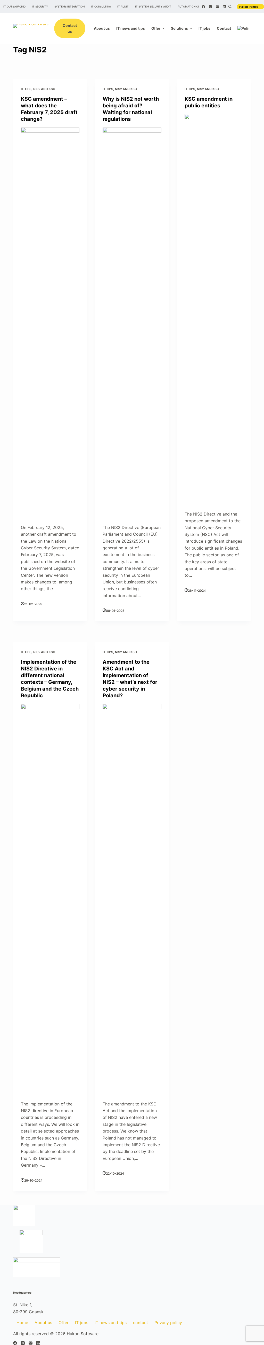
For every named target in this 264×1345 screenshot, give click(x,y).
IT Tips (26, 89)
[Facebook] (203, 6)
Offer (155, 28)
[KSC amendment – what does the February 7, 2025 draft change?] (50, 321)
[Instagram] (210, 6)
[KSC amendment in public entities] (214, 307)
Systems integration (69, 6)
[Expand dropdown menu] (163, 28)
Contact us (70, 28)
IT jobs (204, 28)
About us (102, 28)
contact (140, 1322)
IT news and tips (130, 28)
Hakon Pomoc (249, 7)
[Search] (230, 6)
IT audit (123, 6)
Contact (224, 28)
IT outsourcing (14, 6)
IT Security (40, 6)
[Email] (217, 6)
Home (22, 1322)
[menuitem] (243, 28)
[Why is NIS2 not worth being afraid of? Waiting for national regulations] (132, 321)
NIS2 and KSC (44, 89)
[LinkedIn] (224, 6)
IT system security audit (153, 6)
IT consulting (101, 6)
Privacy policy (168, 1322)
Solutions (179, 28)
